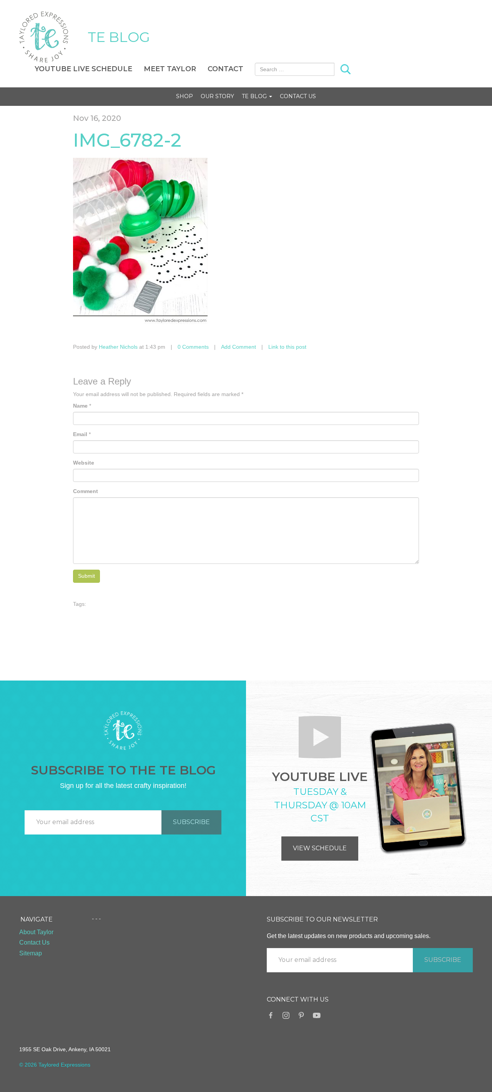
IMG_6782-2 (127, 140)
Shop (184, 96)
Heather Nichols (118, 347)
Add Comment (238, 347)
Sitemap (30, 953)
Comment (85, 491)
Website (83, 463)
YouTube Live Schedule (83, 69)
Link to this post (287, 347)
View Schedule (320, 848)
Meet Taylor (170, 69)
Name (80, 406)
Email (80, 434)
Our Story (217, 96)
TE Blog (255, 96)
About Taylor (36, 932)
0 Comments (193, 347)
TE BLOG (119, 36)
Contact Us (298, 96)
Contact (225, 69)
